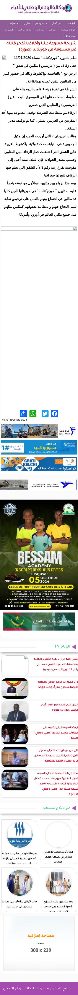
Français (70, 36)
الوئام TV (62, 647)
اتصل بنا (9, 29)
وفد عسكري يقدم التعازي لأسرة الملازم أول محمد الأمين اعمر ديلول (58, 907)
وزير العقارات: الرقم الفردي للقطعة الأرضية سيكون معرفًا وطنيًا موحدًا (58, 685)
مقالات (52, 29)
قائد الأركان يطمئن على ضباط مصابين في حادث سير (19, 904)
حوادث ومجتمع (68, 29)
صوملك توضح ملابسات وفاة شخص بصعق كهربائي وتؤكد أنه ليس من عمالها (19, 858)
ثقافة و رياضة (24, 29)
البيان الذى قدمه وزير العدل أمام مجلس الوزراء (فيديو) (59, 708)
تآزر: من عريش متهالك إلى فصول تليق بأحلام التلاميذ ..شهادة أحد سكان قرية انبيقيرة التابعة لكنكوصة (56, 756)
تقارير (27, 23)
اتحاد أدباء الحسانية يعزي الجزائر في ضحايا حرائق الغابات (58, 857)
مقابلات (40, 29)
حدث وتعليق (41, 23)
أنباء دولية (14, 23)
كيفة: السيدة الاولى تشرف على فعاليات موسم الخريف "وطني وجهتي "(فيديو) (56, 733)
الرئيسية (71, 23)
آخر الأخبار (57, 23)
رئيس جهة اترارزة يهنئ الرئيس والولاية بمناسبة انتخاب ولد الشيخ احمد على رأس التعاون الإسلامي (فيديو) (56, 664)
